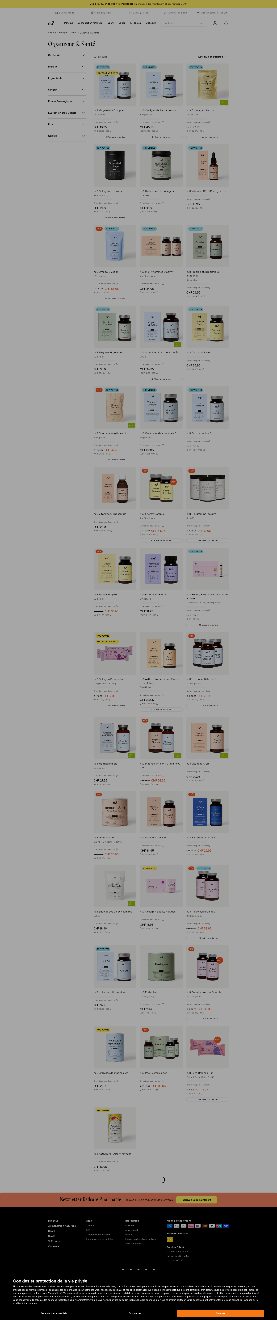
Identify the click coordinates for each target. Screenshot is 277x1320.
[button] (139, 656)
